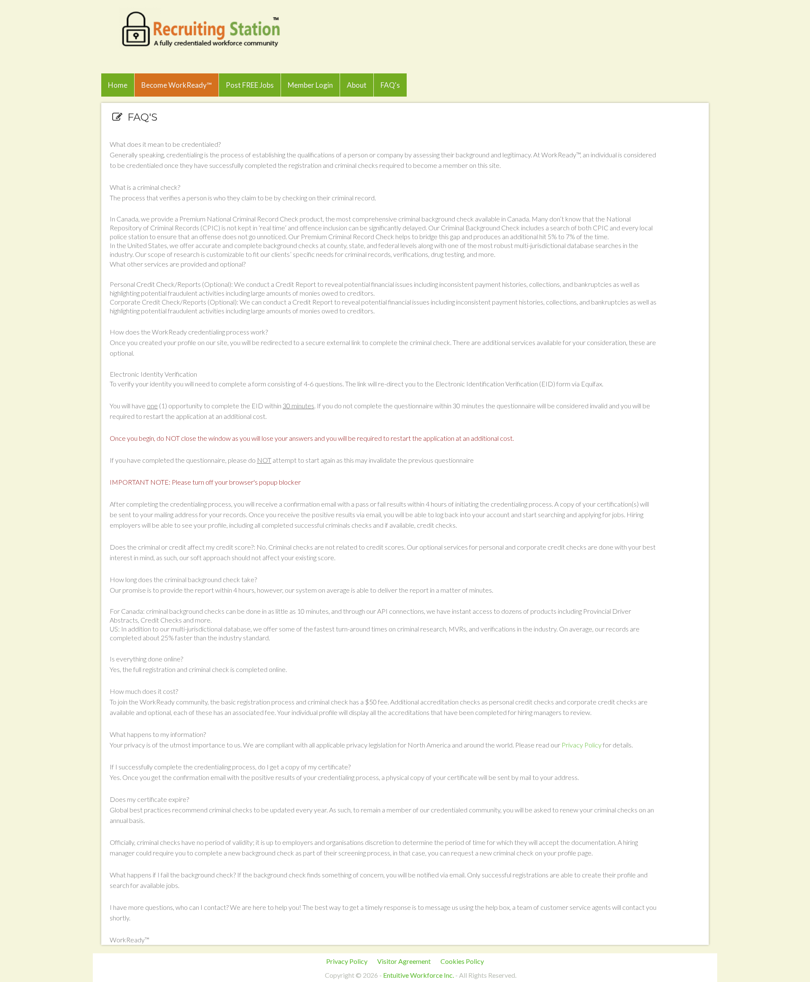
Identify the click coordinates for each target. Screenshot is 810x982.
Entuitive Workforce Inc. (418, 975)
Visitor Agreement (404, 961)
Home (117, 85)
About (357, 85)
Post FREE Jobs (250, 85)
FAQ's (390, 85)
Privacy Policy (582, 745)
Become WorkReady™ (176, 85)
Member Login (310, 85)
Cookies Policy (462, 961)
